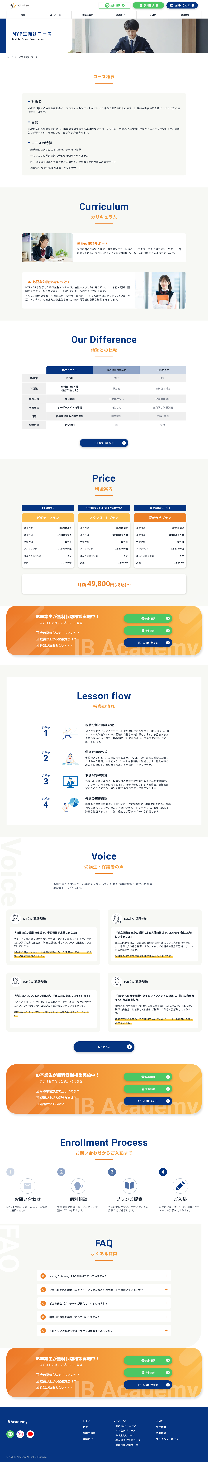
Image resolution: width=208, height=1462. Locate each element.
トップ (86, 1421)
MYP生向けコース (125, 1430)
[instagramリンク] (20, 1434)
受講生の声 (87, 14)
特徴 (23, 14)
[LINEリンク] (10, 1434)
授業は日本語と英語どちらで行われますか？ (74, 1317)
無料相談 (150, 618)
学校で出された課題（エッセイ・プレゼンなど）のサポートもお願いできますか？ (96, 1290)
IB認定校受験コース (126, 1445)
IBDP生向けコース (125, 1425)
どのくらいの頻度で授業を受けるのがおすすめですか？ (81, 1331)
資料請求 (149, 5)
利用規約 (161, 1433)
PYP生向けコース (125, 1435)
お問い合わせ (182, 5)
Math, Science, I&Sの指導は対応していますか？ (78, 1276)
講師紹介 (120, 14)
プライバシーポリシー (168, 1439)
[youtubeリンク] (30, 1434)
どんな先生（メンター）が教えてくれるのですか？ (78, 1303)
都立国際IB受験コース (128, 1440)
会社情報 (185, 14)
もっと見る (104, 1047)
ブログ (152, 14)
